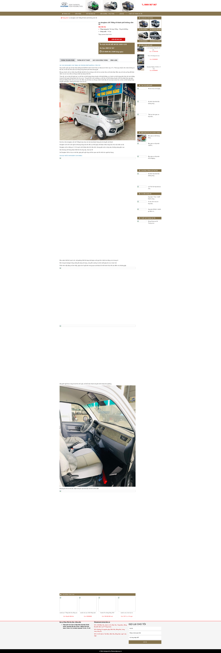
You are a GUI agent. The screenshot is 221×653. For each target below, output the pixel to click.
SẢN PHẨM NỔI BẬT (146, 45)
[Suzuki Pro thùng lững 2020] (107, 604)
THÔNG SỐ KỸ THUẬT (83, 60)
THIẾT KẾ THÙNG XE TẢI (135, 14)
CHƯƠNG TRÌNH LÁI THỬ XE (149, 170)
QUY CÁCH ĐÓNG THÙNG (100, 60)
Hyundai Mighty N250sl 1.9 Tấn (154, 67)
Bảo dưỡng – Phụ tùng (107, 14)
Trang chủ (65, 18)
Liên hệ (121, 14)
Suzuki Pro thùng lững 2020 (107, 612)
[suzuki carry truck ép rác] (126, 604)
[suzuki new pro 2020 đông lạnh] (88, 604)
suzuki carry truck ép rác (127, 612)
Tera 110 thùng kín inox (154, 55)
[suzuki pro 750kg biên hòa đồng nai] (68, 604)
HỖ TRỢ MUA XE (90, 14)
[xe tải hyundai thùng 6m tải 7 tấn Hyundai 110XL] (140, 49)
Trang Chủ (66, 14)
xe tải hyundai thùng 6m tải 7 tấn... (153, 48)
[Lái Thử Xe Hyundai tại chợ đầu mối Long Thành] (141, 188)
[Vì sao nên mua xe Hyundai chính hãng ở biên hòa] (141, 204)
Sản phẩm (78, 14)
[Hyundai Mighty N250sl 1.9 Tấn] (140, 68)
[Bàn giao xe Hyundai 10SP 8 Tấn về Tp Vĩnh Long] (141, 148)
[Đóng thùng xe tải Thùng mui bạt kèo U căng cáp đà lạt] (141, 223)
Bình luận (113, 60)
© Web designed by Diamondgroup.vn (110, 651)
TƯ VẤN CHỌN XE (146, 194)
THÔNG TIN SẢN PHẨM (67, 60)
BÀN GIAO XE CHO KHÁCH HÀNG (150, 132)
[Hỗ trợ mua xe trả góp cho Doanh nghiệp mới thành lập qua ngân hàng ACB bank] (141, 94)
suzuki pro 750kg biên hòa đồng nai (68, 612)
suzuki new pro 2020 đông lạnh (88, 612)
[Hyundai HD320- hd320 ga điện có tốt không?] (141, 211)
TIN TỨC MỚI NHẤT (146, 85)
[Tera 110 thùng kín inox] (140, 59)
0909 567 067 (150, 4)
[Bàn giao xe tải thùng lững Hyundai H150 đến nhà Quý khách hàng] (141, 138)
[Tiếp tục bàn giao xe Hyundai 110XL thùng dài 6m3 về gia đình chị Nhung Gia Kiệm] (141, 121)
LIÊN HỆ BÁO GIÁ (116, 39)
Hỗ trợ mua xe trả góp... (154, 88)
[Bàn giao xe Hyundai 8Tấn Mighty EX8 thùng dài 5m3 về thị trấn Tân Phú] (141, 161)
